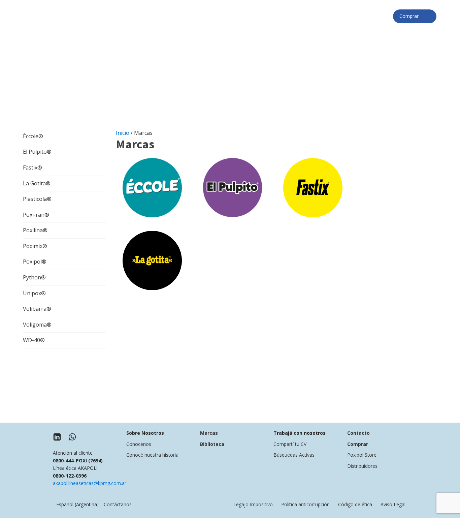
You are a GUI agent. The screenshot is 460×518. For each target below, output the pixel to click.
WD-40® (34, 340)
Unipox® (34, 293)
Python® (34, 277)
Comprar (411, 16)
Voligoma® (37, 324)
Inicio (122, 132)
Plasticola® (37, 199)
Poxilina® (35, 230)
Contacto (358, 433)
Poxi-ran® (36, 214)
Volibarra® (37, 308)
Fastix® (32, 167)
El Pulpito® (37, 151)
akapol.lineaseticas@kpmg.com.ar (89, 483)
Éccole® (33, 136)
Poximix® (35, 246)
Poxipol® (34, 261)
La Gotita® (37, 183)
